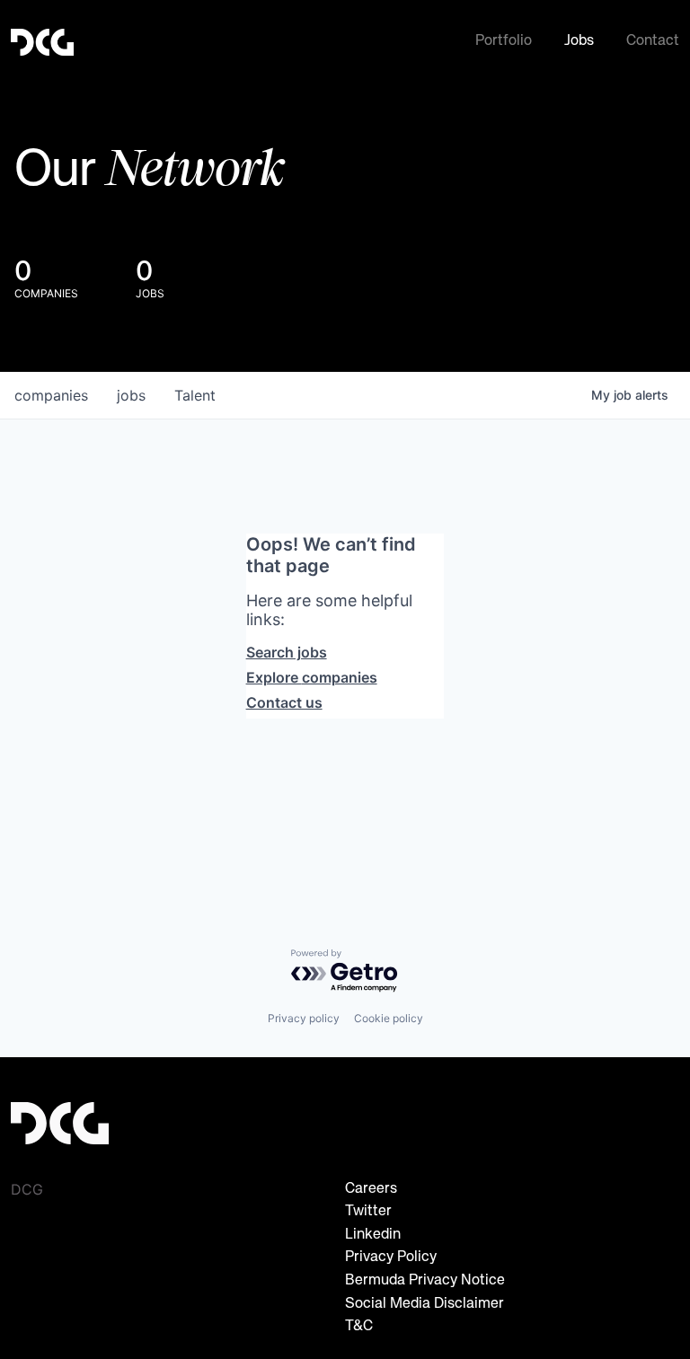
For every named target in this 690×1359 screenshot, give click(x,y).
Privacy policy (304, 1018)
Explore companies (311, 677)
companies (51, 395)
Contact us (284, 702)
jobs (131, 395)
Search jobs (286, 652)
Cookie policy (388, 1018)
